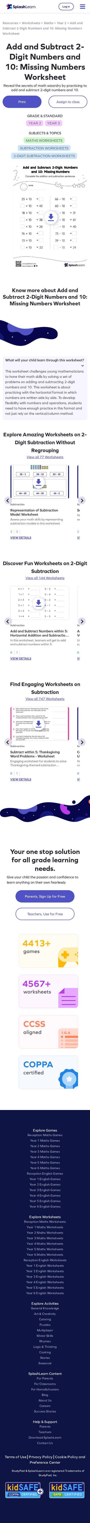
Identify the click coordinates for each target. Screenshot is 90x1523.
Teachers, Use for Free (45, 914)
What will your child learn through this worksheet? (44, 360)
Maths (49, 23)
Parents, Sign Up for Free (45, 896)
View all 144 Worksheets (45, 578)
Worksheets (31, 23)
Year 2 (61, 23)
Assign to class (68, 102)
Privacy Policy (40, 1457)
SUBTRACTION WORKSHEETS (44, 148)
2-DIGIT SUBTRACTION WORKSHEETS (44, 156)
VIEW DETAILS (20, 537)
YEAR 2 (34, 123)
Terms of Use (16, 1457)
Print (22, 102)
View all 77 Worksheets (45, 457)
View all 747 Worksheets (45, 699)
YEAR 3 (53, 123)
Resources (10, 23)
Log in (66, 6)
